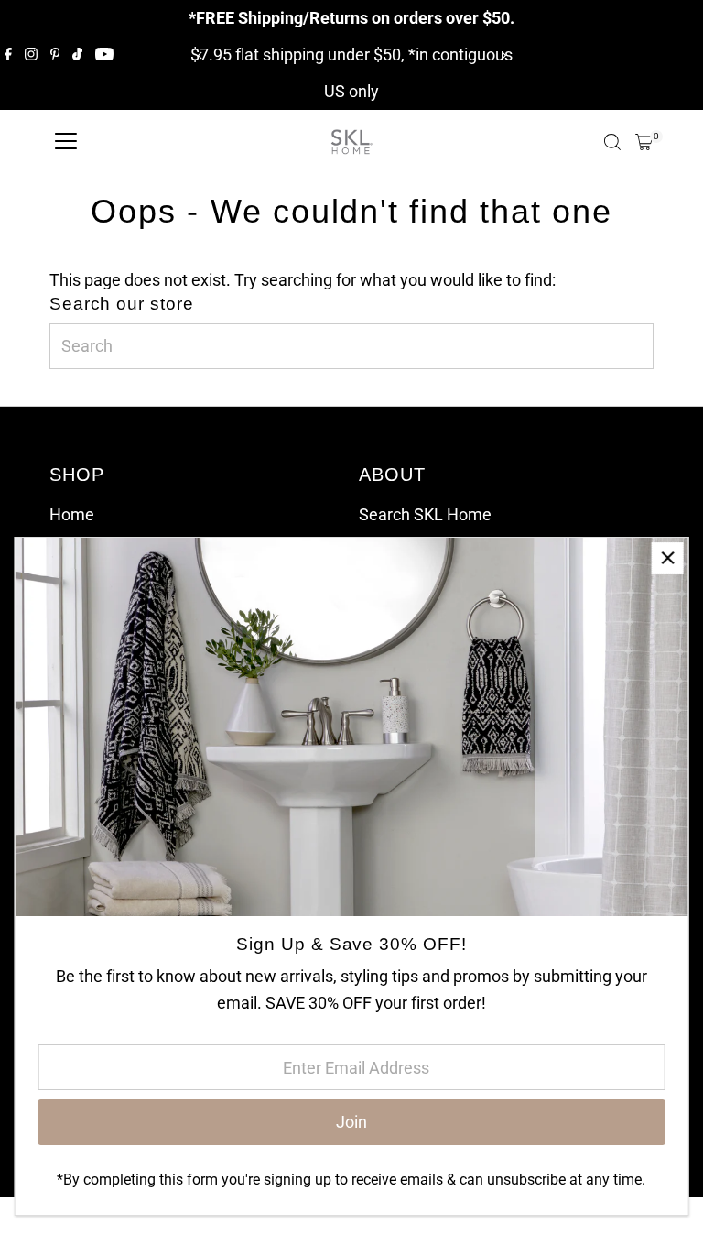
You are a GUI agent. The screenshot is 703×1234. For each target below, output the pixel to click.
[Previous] (200, 55)
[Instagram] (31, 55)
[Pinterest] (55, 55)
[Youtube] (104, 55)
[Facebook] (8, 55)
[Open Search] (612, 142)
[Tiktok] (77, 55)
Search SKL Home (425, 514)
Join (351, 1121)
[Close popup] (668, 558)
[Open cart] (644, 142)
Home (71, 514)
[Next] (503, 55)
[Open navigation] (65, 142)
